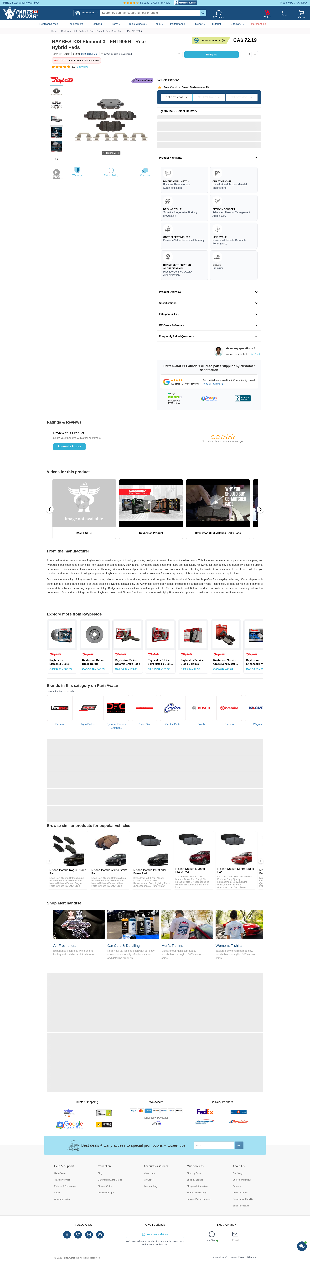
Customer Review (242, 1179)
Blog (100, 1173)
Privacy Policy (237, 1257)
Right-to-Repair (240, 1192)
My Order (148, 1179)
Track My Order (62, 1179)
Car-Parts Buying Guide (110, 1179)
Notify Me (211, 54)
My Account (149, 1173)
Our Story (238, 1173)
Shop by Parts (194, 1173)
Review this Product (69, 446)
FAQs (57, 1192)
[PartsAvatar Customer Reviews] (184, 2)
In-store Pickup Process (199, 1199)
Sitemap (251, 1257)
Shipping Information (197, 1186)
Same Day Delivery (196, 1192)
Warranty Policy (62, 1199)
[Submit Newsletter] (239, 1145)
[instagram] (89, 1235)
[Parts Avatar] (36, 12)
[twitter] (78, 1235)
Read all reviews (211, 383)
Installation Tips (106, 1192)
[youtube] (100, 1235)
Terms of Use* (219, 1257)
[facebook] (67, 1235)
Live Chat (255, 354)
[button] (86, 13)
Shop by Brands (195, 1179)
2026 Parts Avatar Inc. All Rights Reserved (78, 1257)
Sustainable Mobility (243, 1199)
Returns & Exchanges (65, 1186)
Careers (237, 1186)
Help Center (60, 1173)
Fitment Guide (105, 1186)
